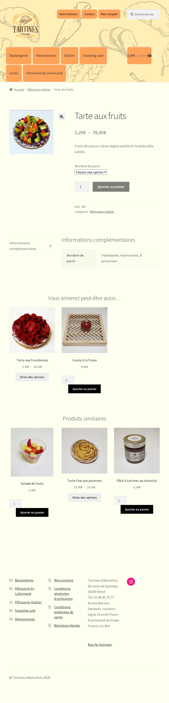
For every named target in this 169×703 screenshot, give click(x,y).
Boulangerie (18, 55)
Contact (89, 14)
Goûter (69, 55)
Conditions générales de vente (63, 612)
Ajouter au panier (111, 186)
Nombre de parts (87, 166)
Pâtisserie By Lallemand (44, 73)
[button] (61, 116)
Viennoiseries (46, 55)
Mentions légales (67, 625)
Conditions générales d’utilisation (63, 593)
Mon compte (109, 14)
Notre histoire (68, 14)
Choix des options (32, 377)
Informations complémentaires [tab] (22, 246)
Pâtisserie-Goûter (39, 89)
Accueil (19, 89)
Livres (13, 73)
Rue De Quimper (100, 644)
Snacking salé (93, 55)
